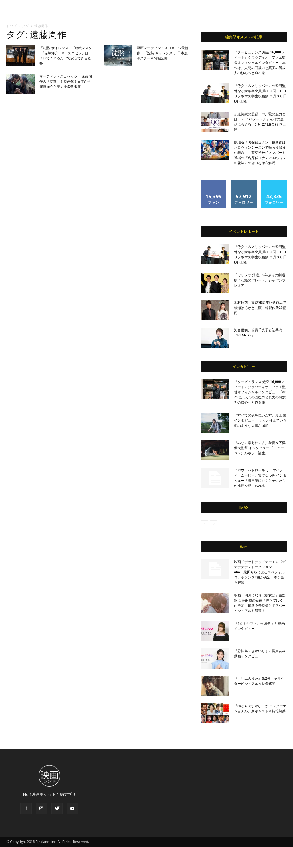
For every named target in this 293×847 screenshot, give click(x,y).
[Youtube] (72, 808)
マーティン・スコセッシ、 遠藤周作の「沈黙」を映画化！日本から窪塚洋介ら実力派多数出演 (65, 81)
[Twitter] (57, 808)
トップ (11, 25)
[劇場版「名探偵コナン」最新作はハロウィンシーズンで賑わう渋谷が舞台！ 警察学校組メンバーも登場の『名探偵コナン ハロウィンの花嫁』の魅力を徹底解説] (215, 150)
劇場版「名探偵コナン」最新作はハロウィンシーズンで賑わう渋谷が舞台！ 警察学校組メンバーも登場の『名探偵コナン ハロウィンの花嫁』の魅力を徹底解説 (260, 152)
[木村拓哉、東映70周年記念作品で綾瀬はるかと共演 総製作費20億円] (215, 310)
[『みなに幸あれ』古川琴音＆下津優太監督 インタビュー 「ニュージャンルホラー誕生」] (215, 450)
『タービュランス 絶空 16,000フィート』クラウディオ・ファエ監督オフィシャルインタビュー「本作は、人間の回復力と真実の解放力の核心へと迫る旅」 (260, 62)
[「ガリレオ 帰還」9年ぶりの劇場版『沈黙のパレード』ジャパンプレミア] (215, 283)
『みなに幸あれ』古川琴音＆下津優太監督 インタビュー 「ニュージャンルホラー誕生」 (260, 448)
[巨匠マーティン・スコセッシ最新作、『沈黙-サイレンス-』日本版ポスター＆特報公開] (118, 55)
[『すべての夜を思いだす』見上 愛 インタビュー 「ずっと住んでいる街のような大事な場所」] (215, 423)
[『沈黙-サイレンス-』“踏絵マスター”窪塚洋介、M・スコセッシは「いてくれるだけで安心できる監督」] (20, 55)
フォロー (243, 182)
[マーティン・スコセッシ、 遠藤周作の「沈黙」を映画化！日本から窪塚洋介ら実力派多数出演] (20, 84)
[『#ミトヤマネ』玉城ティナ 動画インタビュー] (215, 631)
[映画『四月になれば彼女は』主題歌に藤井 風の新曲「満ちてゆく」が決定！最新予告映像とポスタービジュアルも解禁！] (215, 603)
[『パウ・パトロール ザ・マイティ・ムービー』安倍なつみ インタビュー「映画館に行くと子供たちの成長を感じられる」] (215, 478)
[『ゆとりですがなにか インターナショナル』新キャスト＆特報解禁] (215, 713)
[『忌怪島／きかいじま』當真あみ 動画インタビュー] (215, 658)
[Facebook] (26, 808)
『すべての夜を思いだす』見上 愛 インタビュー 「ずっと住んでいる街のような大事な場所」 (260, 420)
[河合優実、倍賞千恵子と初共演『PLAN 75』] (215, 338)
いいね (214, 182)
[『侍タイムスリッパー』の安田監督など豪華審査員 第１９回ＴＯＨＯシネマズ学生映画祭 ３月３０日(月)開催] (215, 93)
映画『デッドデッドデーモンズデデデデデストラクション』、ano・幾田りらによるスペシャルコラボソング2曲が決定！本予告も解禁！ (260, 572)
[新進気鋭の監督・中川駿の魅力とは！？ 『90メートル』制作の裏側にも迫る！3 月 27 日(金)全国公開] (215, 122)
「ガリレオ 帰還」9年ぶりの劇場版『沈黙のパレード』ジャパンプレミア (260, 280)
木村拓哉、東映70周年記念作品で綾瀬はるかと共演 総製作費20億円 (260, 308)
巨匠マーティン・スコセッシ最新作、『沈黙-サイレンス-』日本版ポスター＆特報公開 (162, 53)
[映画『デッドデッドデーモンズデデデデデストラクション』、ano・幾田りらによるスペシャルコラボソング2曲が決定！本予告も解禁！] (215, 569)
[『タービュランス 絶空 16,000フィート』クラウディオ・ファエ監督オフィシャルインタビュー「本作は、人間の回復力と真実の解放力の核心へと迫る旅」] (215, 60)
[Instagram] (41, 808)
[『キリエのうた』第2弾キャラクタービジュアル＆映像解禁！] (215, 686)
